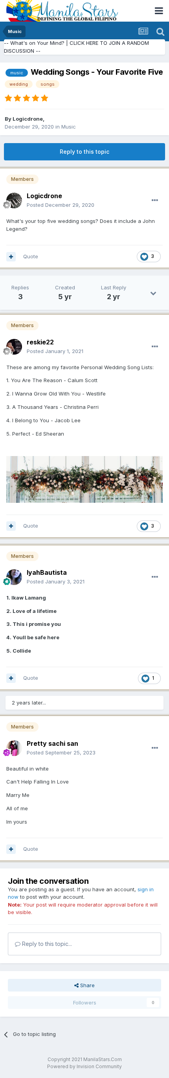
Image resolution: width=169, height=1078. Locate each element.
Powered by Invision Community (84, 1066)
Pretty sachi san (52, 743)
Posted (60, 205)
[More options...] (155, 200)
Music (68, 126)
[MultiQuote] (11, 256)
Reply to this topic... (46, 943)
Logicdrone (28, 119)
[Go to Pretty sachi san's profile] (14, 748)
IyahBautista (47, 572)
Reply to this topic (84, 151)
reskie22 (40, 342)
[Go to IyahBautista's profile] (14, 577)
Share (87, 985)
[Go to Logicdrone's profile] (14, 200)
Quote (30, 256)
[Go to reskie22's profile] (14, 347)
